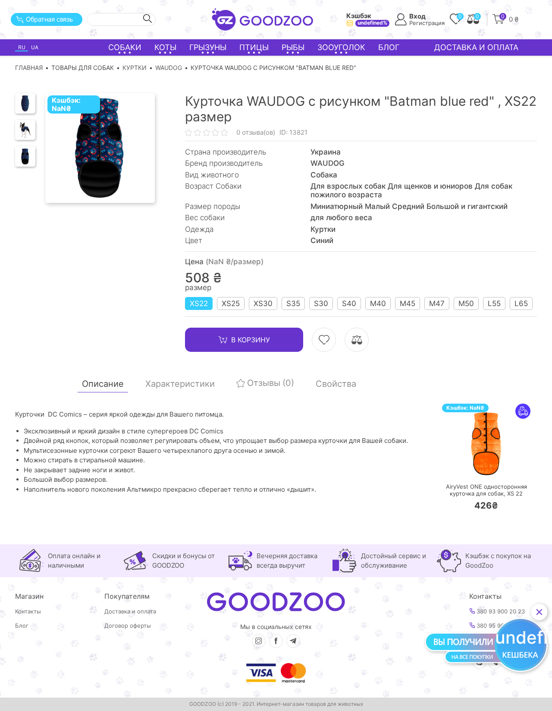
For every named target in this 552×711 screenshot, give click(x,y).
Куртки (134, 67)
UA (34, 47)
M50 (466, 303)
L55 (494, 303)
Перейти (495, 467)
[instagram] (259, 641)
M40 (378, 303)
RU (21, 47)
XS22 (199, 303)
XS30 (263, 303)
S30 (321, 303)
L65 (521, 303)
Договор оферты (127, 626)
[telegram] (293, 641)
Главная (29, 67)
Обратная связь (49, 19)
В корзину (250, 339)
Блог (388, 47)
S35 (293, 303)
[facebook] (276, 641)
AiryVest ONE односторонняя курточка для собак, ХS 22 (486, 490)
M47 (437, 303)
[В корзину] (460, 467)
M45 (407, 303)
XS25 (231, 303)
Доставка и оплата (476, 47)
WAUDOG (168, 67)
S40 (349, 303)
